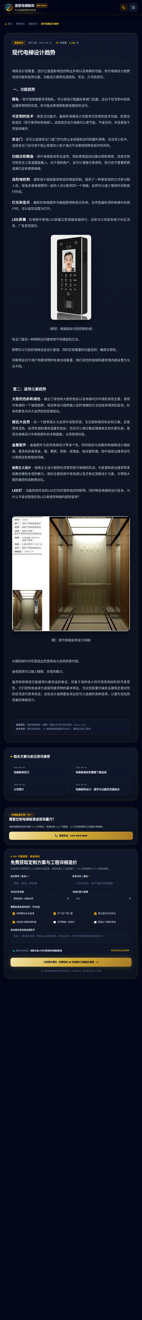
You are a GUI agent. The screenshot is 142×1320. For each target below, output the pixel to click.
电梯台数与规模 (80, 892)
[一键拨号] (124, 7)
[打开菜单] (133, 7)
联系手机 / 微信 (81, 876)
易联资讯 (32, 23)
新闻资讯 (20, 23)
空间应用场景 (17, 892)
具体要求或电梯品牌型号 (23, 930)
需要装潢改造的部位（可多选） (26, 907)
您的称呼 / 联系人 (20, 876)
